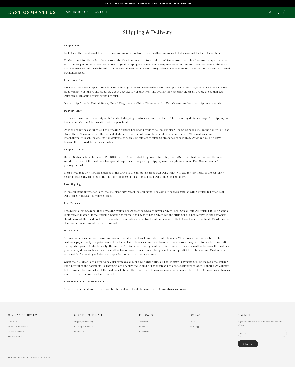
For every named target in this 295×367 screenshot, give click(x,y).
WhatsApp (194, 326)
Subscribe (248, 343)
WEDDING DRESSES (77, 12)
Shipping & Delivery (83, 321)
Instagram (144, 331)
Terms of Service (16, 331)
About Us (12, 321)
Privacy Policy (15, 336)
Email (192, 321)
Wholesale (79, 331)
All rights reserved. (42, 357)
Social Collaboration (18, 326)
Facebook (143, 326)
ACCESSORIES (103, 12)
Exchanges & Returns (84, 326)
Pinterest (143, 321)
